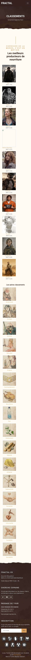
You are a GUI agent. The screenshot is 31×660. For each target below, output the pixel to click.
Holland (7, 169)
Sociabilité (9, 540)
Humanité (9, 506)
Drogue (9, 370)
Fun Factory (17, 655)
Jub (8, 83)
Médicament (9, 438)
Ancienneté (9, 302)
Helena (8, 126)
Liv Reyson (8, 255)
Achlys (8, 234)
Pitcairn (8, 277)
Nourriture (9, 404)
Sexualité (9, 353)
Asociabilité (9, 557)
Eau (9, 421)
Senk (7, 104)
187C (7, 212)
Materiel (9, 455)
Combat (9, 319)
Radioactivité (9, 489)
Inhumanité (9, 523)
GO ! (24, 630)
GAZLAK (7, 191)
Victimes (9, 336)
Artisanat (9, 472)
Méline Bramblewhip (8, 147)
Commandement (9, 387)
